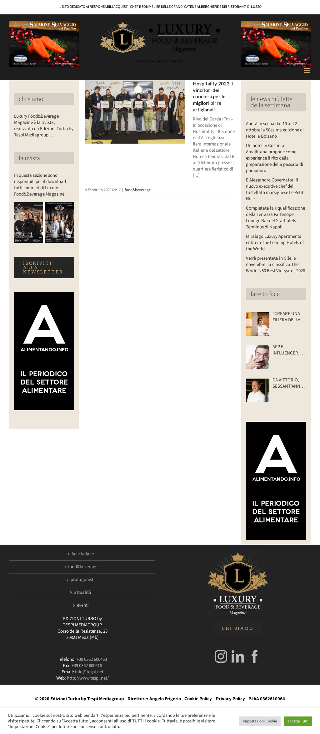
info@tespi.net (89, 672)
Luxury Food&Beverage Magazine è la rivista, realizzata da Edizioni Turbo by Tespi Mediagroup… (43, 125)
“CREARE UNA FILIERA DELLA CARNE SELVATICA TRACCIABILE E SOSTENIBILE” (287, 317)
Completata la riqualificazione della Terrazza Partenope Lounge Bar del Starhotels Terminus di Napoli (275, 217)
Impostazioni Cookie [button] (260, 721)
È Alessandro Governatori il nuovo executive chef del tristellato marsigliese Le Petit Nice (274, 189)
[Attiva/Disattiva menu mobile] (307, 70)
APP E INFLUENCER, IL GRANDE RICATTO (288, 350)
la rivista (29, 158)
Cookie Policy (198, 699)
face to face (265, 294)
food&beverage (138, 190)
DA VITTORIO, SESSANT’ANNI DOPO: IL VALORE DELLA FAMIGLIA (287, 383)
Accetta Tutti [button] (298, 721)
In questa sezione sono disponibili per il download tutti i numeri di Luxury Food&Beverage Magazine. (40, 184)
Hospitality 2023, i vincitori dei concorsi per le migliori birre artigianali (213, 96)
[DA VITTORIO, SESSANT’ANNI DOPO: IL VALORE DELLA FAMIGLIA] (257, 390)
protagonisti (83, 580)
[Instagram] (221, 656)
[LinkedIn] (238, 656)
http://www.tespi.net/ (88, 678)
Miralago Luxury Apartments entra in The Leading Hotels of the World (275, 242)
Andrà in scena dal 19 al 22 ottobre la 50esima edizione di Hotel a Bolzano (275, 130)
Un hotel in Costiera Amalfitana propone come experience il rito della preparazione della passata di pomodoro (274, 158)
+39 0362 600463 (92, 659)
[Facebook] (254, 656)
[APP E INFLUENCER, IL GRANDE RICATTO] (257, 357)
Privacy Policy (230, 699)
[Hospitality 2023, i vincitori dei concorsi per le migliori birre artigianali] (135, 112)
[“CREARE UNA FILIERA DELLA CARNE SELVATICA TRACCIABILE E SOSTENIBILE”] (257, 324)
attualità (82, 592)
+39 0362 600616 (87, 665)
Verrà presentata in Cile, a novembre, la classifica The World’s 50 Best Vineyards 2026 (275, 264)
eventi (83, 605)
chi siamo (31, 99)
